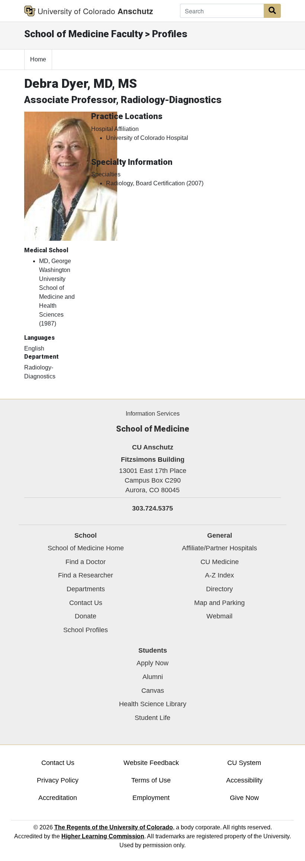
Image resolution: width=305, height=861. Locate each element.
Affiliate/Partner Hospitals (219, 548)
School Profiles (85, 630)
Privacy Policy (57, 780)
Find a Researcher (85, 575)
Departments (86, 589)
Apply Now (152, 663)
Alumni (152, 677)
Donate (85, 616)
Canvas (152, 690)
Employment (151, 797)
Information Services (153, 413)
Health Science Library (152, 704)
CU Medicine (219, 562)
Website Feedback (151, 762)
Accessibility (244, 780)
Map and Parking (219, 602)
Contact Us (85, 602)
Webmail (219, 616)
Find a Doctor (85, 562)
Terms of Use (151, 780)
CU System (244, 762)
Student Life (152, 717)
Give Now (244, 797)
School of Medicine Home (86, 548)
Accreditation (57, 797)
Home (38, 59)
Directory (219, 589)
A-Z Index (219, 575)
